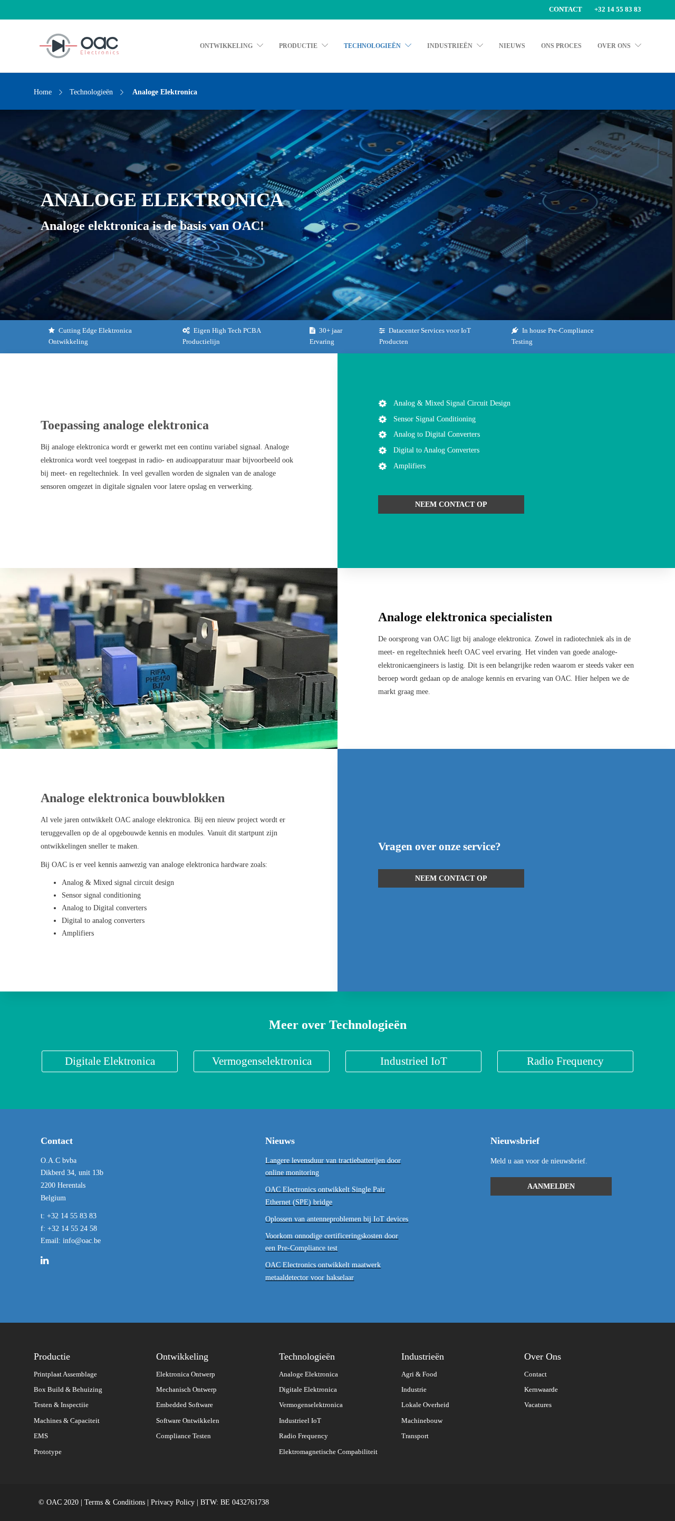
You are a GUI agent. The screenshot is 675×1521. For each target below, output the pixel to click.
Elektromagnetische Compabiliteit (328, 1452)
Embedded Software (184, 1405)
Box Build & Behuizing (68, 1389)
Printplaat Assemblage (65, 1374)
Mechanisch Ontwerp (186, 1389)
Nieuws (512, 46)
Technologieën (372, 46)
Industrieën (449, 46)
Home (43, 92)
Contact (565, 9)
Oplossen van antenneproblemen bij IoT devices (336, 1219)
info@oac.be (82, 1241)
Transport (415, 1436)
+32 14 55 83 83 (617, 9)
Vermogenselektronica (311, 1405)
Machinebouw (421, 1420)
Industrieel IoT (300, 1420)
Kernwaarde (541, 1389)
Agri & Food (419, 1374)
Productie (298, 46)
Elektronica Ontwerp (185, 1374)
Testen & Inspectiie (61, 1405)
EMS (41, 1436)
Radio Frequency (303, 1436)
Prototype (48, 1452)
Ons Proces (561, 46)
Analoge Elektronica (308, 1374)
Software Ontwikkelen (187, 1420)
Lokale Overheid (425, 1405)
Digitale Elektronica (308, 1389)
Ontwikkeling (226, 46)
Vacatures (538, 1405)
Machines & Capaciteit (67, 1420)
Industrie (414, 1389)
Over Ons (614, 46)
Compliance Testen (183, 1436)
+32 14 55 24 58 (72, 1229)
